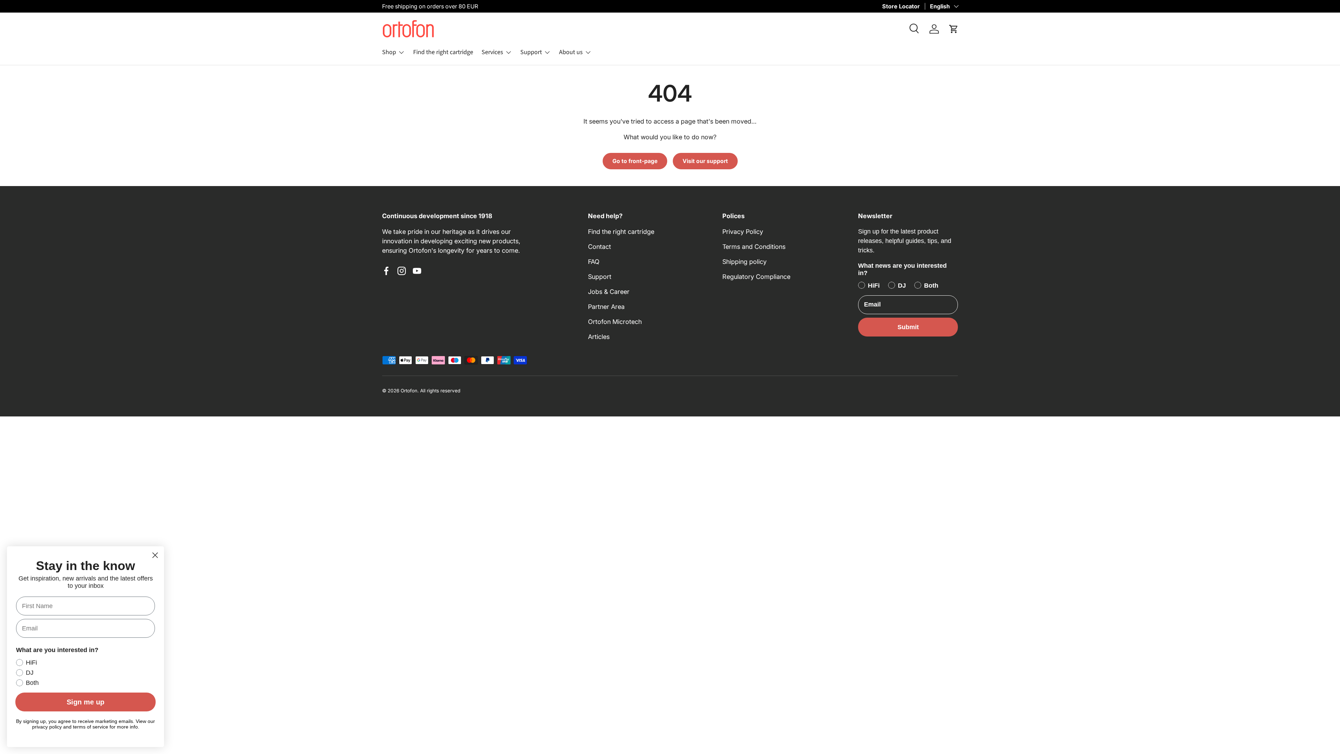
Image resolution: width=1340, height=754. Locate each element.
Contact (599, 246)
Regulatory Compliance (756, 276)
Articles (599, 336)
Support (531, 52)
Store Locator (901, 6)
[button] (953, 29)
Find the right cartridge (443, 52)
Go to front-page (634, 161)
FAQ (594, 261)
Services (492, 52)
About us (571, 52)
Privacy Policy (742, 231)
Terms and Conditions (754, 246)
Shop (389, 52)
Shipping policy (744, 261)
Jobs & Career (609, 291)
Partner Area (606, 306)
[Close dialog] (155, 555)
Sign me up (85, 702)
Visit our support (705, 161)
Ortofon (409, 390)
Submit (908, 327)
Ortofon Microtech (615, 321)
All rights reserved (440, 390)
